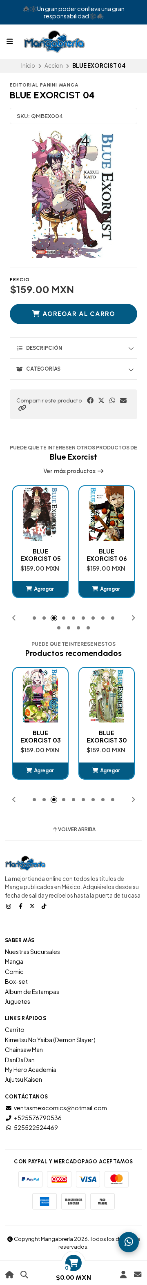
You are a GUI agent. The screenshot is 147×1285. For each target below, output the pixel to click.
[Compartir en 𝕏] (101, 400)
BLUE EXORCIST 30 (40, 736)
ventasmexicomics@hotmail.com (60, 1108)
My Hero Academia (30, 1069)
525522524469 (36, 1127)
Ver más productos (70, 471)
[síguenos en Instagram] (9, 906)
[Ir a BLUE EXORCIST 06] (40, 513)
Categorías (43, 369)
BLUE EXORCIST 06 (40, 554)
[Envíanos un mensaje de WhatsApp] (128, 1242)
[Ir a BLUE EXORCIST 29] (106, 695)
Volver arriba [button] (77, 829)
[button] (22, 408)
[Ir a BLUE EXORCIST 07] (106, 513)
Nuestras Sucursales (32, 951)
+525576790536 (38, 1117)
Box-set (16, 981)
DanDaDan (20, 1060)
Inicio (28, 65)
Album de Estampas (32, 991)
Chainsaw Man (24, 1049)
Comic (14, 971)
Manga (14, 961)
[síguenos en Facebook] (21, 906)
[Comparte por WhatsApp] (112, 400)
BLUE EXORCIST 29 (107, 736)
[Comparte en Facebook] (90, 400)
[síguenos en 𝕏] (33, 906)
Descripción (44, 348)
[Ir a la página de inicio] (9, 1274)
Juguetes (17, 1001)
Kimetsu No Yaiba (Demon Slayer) (50, 1040)
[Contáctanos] (137, 1274)
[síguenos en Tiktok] (44, 906)
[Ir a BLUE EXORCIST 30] (40, 695)
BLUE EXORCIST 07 (107, 554)
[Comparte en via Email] (123, 400)
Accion (54, 65)
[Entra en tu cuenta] (123, 1274)
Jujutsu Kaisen (23, 1079)
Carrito (14, 1029)
